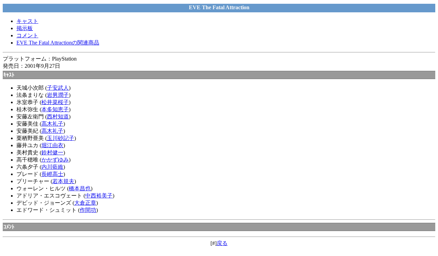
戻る (222, 243)
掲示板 (24, 28)
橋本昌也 (80, 188)
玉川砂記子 (60, 138)
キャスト (27, 21)
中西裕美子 (99, 196)
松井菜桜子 (55, 102)
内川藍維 (52, 167)
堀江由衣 (52, 145)
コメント (27, 35)
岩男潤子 (58, 95)
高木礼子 (52, 124)
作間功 (88, 210)
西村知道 (58, 116)
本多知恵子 (55, 109)
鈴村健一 (52, 152)
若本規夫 (63, 181)
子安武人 (58, 88)
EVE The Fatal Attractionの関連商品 (57, 43)
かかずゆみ (55, 160)
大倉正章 (85, 203)
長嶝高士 (52, 174)
